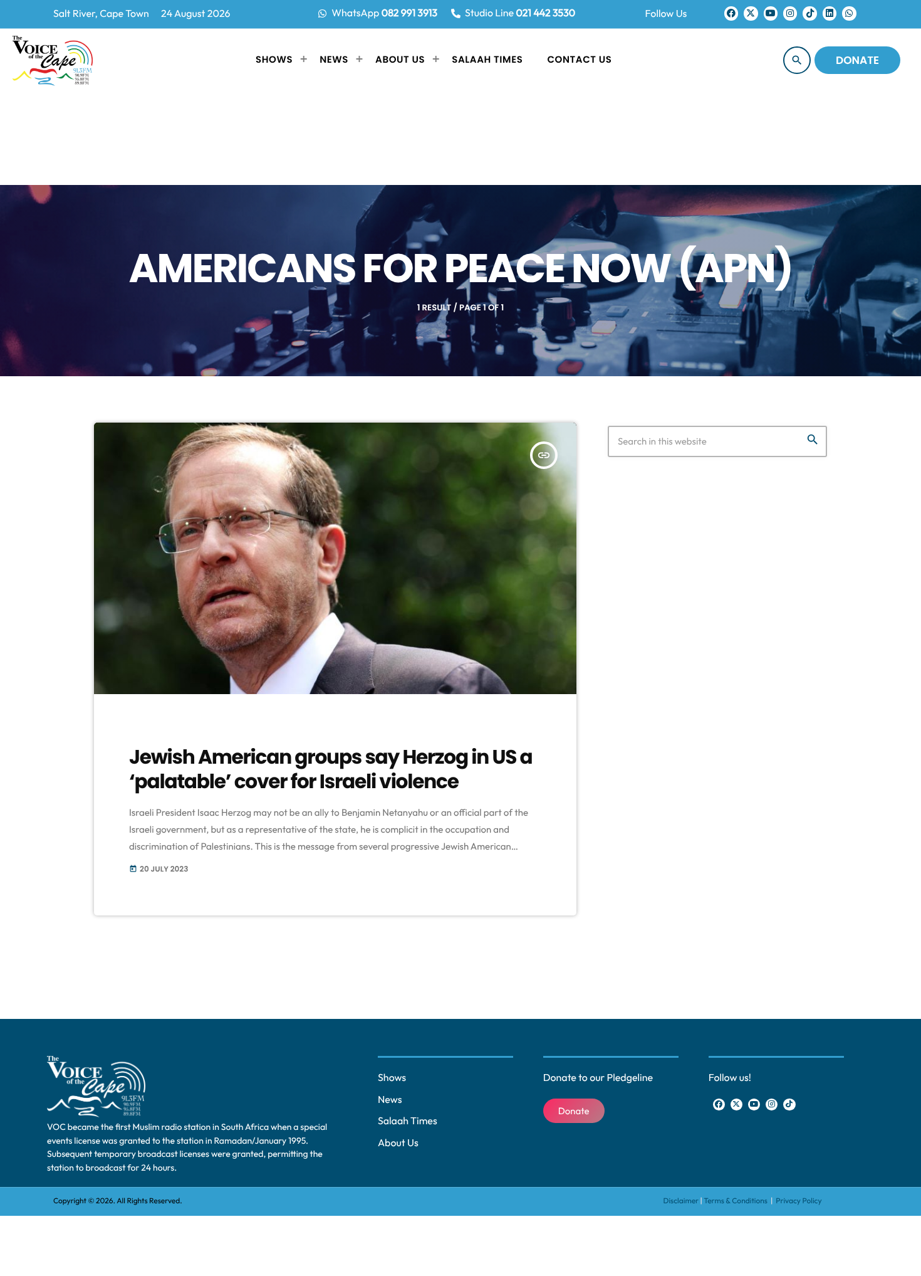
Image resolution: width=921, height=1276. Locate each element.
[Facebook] (731, 13)
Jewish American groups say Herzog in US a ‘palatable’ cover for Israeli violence (331, 769)
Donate (857, 60)
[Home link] (53, 60)
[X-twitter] (750, 13)
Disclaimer (681, 1201)
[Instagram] (790, 13)
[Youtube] (771, 13)
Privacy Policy (798, 1201)
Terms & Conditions (736, 1201)
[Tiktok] (809, 13)
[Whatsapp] (849, 13)
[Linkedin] (829, 13)
